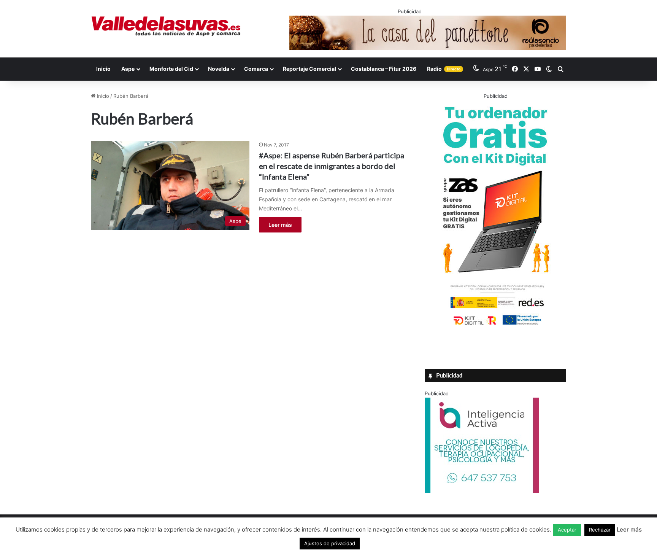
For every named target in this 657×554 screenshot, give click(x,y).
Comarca (256, 68)
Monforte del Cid (171, 68)
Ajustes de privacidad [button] (329, 543)
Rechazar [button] (600, 530)
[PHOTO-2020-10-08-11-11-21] (482, 491)
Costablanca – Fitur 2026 (383, 68)
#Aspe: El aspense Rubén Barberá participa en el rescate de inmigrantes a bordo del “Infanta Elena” (331, 166)
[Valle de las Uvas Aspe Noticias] (166, 26)
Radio (443, 68)
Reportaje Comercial (309, 68)
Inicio (103, 68)
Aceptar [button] (567, 530)
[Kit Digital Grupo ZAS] (495, 326)
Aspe (128, 68)
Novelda (218, 68)
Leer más (280, 224)
